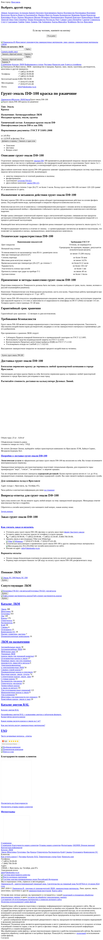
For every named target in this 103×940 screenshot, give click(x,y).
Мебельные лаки (8, 652)
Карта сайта (57, 891)
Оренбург (23, 20)
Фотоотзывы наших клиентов (17, 828)
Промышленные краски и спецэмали (17, 672)
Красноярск (6, 17)
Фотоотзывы (8, 811)
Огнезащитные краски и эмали (14, 658)
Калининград (65, 15)
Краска (4, 618)
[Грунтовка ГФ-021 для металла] (15, 591)
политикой (81, 933)
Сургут (4, 22)
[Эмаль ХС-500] (8, 578)
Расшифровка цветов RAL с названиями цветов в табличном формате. (31, 714)
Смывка (4, 627)
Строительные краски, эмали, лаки (16, 676)
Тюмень (34, 22)
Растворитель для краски (11, 681)
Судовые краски (8, 679)
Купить (4, 580)
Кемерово (76, 15)
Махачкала (29, 17)
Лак (2, 616)
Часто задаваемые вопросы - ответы (16, 736)
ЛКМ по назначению (15, 641)
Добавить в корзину (9, 141)
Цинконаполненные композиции (15, 636)
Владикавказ (80, 13)
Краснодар (91, 15)
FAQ (4, 730)
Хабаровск (46, 22)
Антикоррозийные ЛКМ (11, 649)
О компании (6, 64)
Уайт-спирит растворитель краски (47, 596)
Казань (56, 15)
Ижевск (41, 15)
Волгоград (5, 15)
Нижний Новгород (73, 17)
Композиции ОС (8, 632)
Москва (37, 17)
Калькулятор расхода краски (13, 717)
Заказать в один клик (27, 141)
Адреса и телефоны (73, 64)
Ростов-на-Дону (53, 20)
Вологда (14, 15)
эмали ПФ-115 (33, 183)
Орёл (16, 20)
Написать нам (58, 64)
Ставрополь (95, 20)
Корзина (27, 54)
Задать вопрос (7, 511)
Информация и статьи (33, 64)
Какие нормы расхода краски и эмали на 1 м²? (21, 721)
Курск (14, 17)
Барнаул (32, 13)
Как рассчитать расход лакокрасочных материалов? (23, 725)
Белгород (40, 13)
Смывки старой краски (11, 670)
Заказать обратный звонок (12, 54)
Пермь (30, 20)
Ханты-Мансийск (59, 22)
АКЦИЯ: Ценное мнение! (84, 845)
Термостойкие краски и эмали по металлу (10, 687)
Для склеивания (8, 695)
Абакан (4, 13)
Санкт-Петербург (74, 20)
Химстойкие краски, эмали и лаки (16, 699)
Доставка (48, 64)
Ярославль (15, 2)
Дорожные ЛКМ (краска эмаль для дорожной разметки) (17, 655)
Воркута (21, 15)
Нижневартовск (57, 17)
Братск (60, 13)
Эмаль (3, 609)
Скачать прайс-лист (9, 52)
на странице (49, 490)
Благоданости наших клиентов (25, 845)
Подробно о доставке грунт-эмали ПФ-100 (24, 455)
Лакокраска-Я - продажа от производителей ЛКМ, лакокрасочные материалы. (45, 888)
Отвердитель (6, 620)
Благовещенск (51, 13)
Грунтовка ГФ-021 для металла (43, 591)
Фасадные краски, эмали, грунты (15, 674)
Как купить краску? (9, 857)
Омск (11, 20)
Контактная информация (11, 847)
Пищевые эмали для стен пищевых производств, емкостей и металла (16, 662)
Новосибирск (87, 17)
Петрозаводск (39, 20)
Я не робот (51, 36)
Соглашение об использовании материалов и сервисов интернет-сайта (31, 899)
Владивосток (69, 13)
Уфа (40, 22)
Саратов (85, 20)
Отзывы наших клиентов (16, 780)
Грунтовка (5, 614)
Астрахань (23, 13)
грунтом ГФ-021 (24, 181)
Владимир (91, 13)
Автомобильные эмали (11, 647)
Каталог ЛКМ (18, 64)
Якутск (80, 22)
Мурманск (45, 17)
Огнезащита (6, 629)
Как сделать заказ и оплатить (17, 527)
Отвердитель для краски (11, 683)
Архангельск (13, 13)
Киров (83, 15)
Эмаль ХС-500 (21, 578)
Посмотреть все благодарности (14, 803)
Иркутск (49, 15)
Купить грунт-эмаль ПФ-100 (12, 355)
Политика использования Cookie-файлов (18, 902)
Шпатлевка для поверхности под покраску (19, 697)
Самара (63, 20)
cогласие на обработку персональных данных (47, 897)
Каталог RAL (32, 857)
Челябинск (72, 22)
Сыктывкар (13, 22)
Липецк (20, 17)
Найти (28, 49)
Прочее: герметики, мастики (13, 634)
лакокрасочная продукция (40, 891)
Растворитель (7, 623)
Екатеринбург (32, 15)
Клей (3, 625)
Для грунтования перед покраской (16, 690)
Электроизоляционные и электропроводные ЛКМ (12, 666)
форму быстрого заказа (74, 532)
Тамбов (21, 22)
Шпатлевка (6, 611)
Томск (27, 22)
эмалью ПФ (39, 161)
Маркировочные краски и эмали (15, 692)
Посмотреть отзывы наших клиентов (17, 807)
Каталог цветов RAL (15, 704)
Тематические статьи (48, 857)
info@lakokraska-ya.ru (27, 87)
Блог (59, 857)
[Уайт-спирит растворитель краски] (16, 596)
